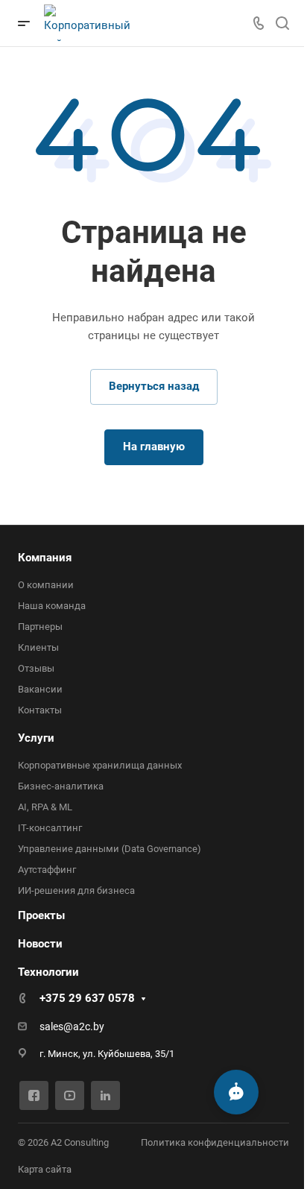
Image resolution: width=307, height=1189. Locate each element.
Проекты (41, 915)
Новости (40, 943)
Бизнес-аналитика (61, 786)
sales (51, 1026)
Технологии (48, 972)
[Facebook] (33, 1095)
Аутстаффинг (47, 869)
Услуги (36, 738)
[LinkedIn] (105, 1095)
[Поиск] (282, 23)
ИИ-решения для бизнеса (76, 890)
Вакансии (40, 689)
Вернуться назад (154, 386)
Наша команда (52, 605)
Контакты (40, 710)
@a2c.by (83, 1026)
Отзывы (36, 668)
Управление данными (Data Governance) (109, 848)
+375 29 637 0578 (87, 998)
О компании (46, 584)
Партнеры (40, 626)
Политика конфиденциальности (215, 1142)
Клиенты (38, 647)
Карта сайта (45, 1169)
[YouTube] (69, 1095)
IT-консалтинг (50, 827)
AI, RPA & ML (45, 807)
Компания (45, 557)
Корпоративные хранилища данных (100, 765)
